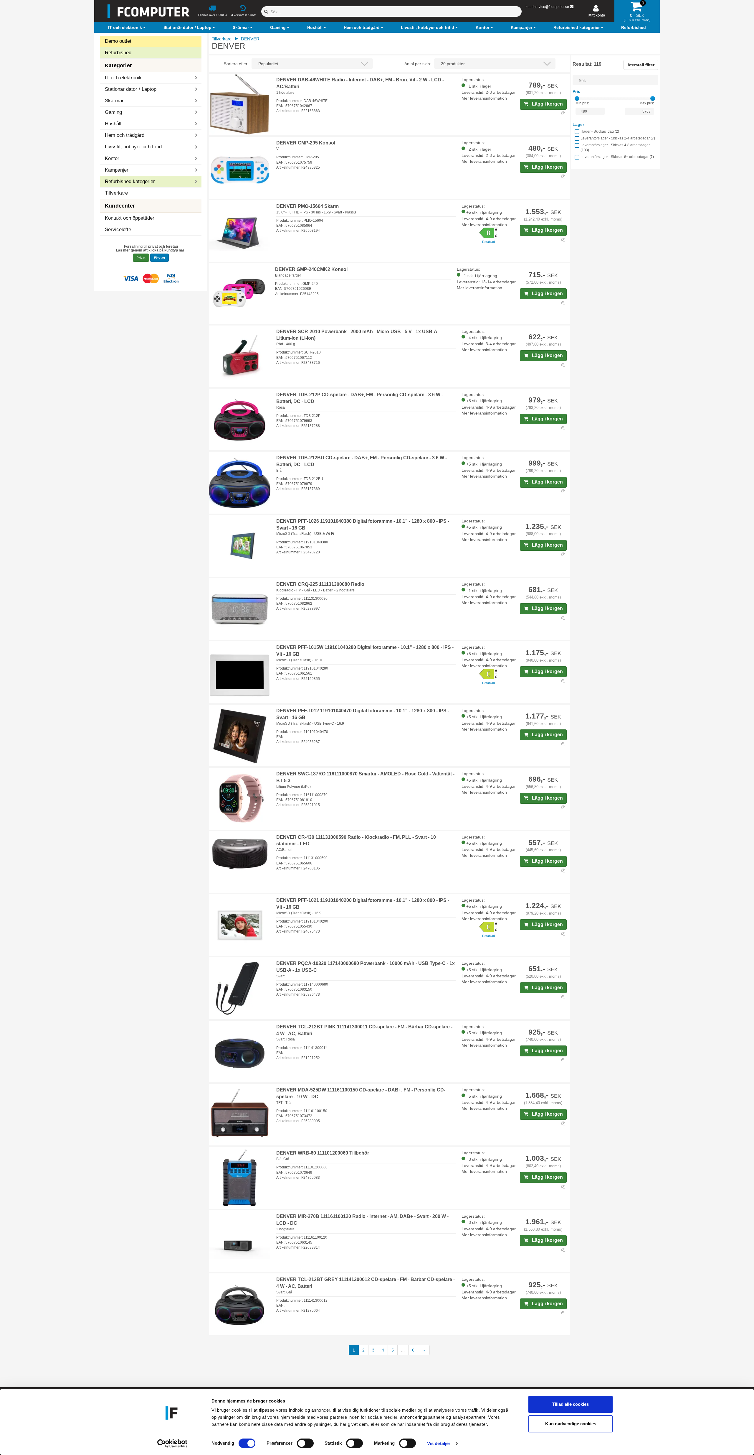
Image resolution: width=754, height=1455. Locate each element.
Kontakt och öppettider (129, 218)
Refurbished (118, 52)
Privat (141, 257)
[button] (127, 27)
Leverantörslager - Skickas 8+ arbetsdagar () (617, 157)
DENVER (250, 38)
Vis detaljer (438, 1443)
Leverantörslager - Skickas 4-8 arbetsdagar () (615, 147)
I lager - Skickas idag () (600, 131)
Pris (576, 91)
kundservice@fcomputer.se (547, 7)
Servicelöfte (118, 229)
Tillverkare (116, 193)
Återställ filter (640, 65)
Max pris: (646, 103)
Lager (578, 124)
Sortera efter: (236, 63)
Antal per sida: (417, 63)
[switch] (305, 1443)
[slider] (577, 98)
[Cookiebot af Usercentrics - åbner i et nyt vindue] (172, 1443)
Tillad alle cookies (570, 1404)
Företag (159, 257)
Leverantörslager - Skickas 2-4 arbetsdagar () (618, 138)
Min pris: (582, 103)
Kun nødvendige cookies (570, 1423)
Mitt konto (596, 15)
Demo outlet (118, 41)
